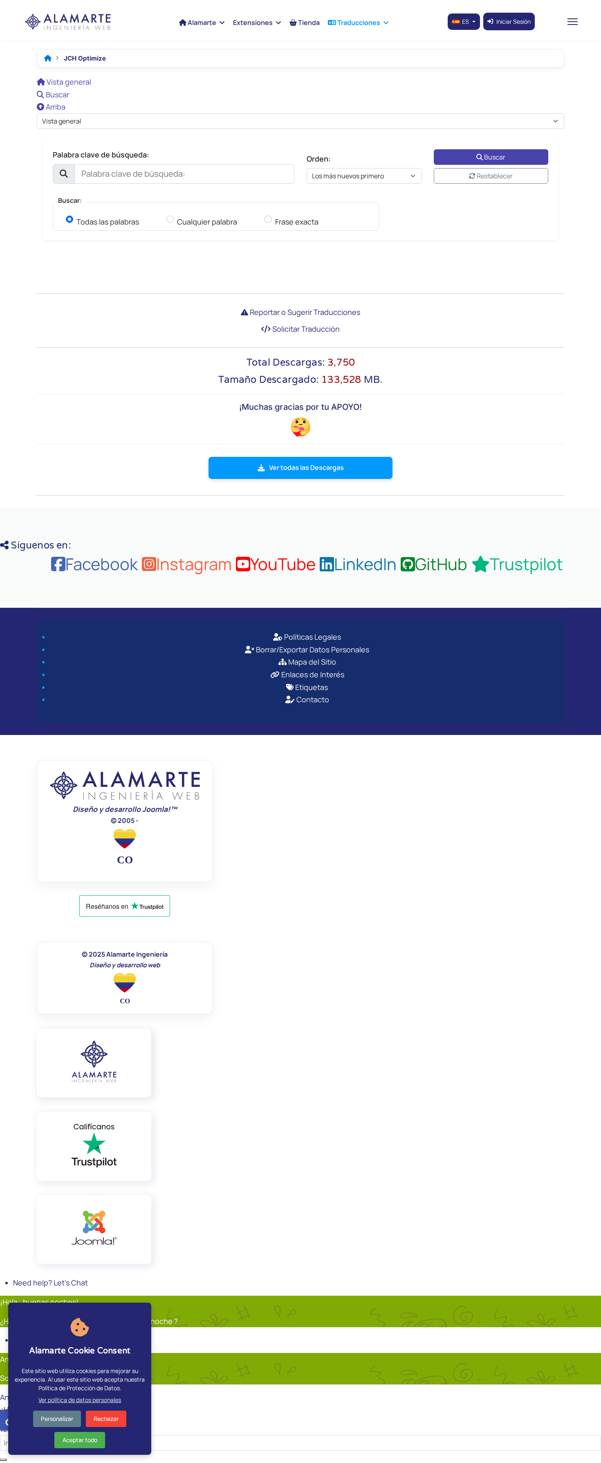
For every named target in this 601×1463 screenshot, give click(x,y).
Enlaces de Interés (312, 674)
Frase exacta (296, 222)
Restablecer (494, 175)
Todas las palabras (107, 222)
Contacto (312, 699)
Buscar (494, 157)
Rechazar (106, 1419)
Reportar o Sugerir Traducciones (304, 312)
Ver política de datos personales (79, 1400)
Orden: (319, 159)
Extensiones (253, 22)
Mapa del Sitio (311, 662)
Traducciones (358, 22)
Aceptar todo (80, 1440)
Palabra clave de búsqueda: (101, 155)
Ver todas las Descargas (306, 467)
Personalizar (57, 1419)
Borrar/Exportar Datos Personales (311, 649)
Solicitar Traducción (305, 329)
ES (465, 21)
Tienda (308, 22)
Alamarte (201, 22)
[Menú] (572, 21)
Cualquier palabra (207, 222)
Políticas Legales (312, 637)
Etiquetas (311, 687)
